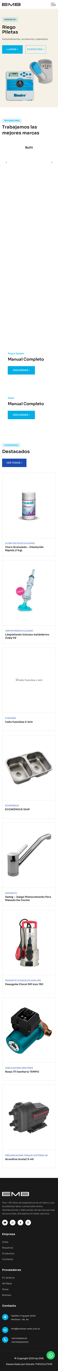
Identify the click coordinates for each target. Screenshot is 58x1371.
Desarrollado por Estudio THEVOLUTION (29, 1364)
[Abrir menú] (53, 4)
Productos (8, 1253)
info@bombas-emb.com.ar (25, 1328)
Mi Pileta (7, 1283)
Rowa (5, 1289)
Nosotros (7, 1247)
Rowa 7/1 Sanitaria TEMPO (22, 1071)
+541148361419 (19, 1338)
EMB (41, 1358)
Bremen (6, 1295)
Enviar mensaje (25, 242)
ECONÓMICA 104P (17, 809)
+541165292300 (19, 1342)
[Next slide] (6, 162)
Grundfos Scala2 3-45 (19, 1159)
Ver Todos (13, 462)
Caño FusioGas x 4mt (19, 721)
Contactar (34, 49)
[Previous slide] (51, 162)
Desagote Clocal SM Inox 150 (24, 984)
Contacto (7, 1259)
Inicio (5, 1242)
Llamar (11, 49)
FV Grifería (8, 1277)
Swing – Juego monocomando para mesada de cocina (28, 898)
